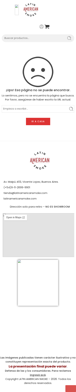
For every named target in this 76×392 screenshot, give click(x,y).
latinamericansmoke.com (20, 198)
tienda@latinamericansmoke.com (25, 193)
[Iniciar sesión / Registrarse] (41, 26)
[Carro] (47, 26)
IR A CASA (38, 121)
